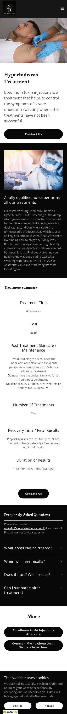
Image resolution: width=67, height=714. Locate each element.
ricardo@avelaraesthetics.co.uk (24, 528)
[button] (62, 8)
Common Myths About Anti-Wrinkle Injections (33, 645)
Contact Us (33, 134)
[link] (9, 8)
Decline (18, 705)
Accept (49, 705)
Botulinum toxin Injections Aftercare (33, 632)
